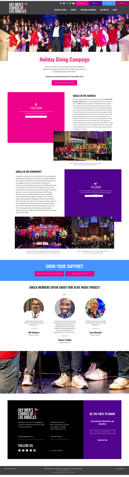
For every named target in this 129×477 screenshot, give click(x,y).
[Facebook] (23, 450)
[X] (67, 3)
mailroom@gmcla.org (25, 436)
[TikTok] (70, 3)
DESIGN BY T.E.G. (65, 470)
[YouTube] (34, 450)
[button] (60, 9)
